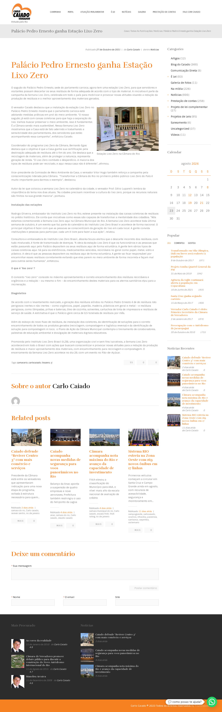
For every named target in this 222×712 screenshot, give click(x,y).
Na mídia (177, 89)
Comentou (179, 243)
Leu (169, 243)
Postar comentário (145, 588)
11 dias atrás (145, 511)
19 (190, 203)
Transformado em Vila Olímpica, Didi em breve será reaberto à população (190, 253)
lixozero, (46, 362)
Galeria (142, 12)
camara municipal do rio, (101, 511)
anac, (53, 515)
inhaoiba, (142, 517)
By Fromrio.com (201, 705)
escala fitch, (103, 513)
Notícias (126, 12)
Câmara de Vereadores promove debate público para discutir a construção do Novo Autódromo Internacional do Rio (45, 661)
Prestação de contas (164, 12)
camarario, (22, 362)
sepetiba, (144, 519)
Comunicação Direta (184, 70)
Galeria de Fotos (181, 83)
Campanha (55, 12)
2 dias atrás (27, 507)
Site (117, 597)
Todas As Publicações (141, 31)
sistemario (133, 522)
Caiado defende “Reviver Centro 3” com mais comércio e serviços (24, 459)
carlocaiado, (34, 362)
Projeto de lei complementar (189, 107)
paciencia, (152, 517)
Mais (21, 521)
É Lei (113, 12)
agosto (190, 164)
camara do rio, (18, 510)
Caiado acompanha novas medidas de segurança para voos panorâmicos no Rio (65, 464)
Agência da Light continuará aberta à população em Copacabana (187, 283)
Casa (126, 31)
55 (131, 362)
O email (69, 597)
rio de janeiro (33, 513)
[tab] (169, 244)
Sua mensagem (22, 566)
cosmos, (132, 517)
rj (51, 362)
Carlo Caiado (133, 49)
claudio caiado (65, 518)
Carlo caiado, (32, 510)
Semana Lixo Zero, (39, 94)
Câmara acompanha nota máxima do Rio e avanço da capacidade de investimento (103, 461)
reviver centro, (18, 513)
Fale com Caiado (191, 12)
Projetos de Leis (181, 116)
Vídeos (175, 135)
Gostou (192, 243)
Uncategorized (180, 128)
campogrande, (135, 514)
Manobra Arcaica (36, 676)
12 (190, 195)
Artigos (175, 58)
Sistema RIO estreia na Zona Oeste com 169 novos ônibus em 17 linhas (142, 459)
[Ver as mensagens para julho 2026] (171, 164)
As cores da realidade (39, 640)
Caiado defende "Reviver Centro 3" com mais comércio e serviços (196, 360)
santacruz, (133, 519)
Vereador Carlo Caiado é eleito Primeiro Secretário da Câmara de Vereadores (189, 312)
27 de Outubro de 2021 (108, 49)
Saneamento (179, 122)
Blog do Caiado (180, 64)
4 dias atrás (66, 512)
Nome (16, 597)
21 (201, 203)
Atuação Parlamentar (92, 12)
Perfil (71, 12)
